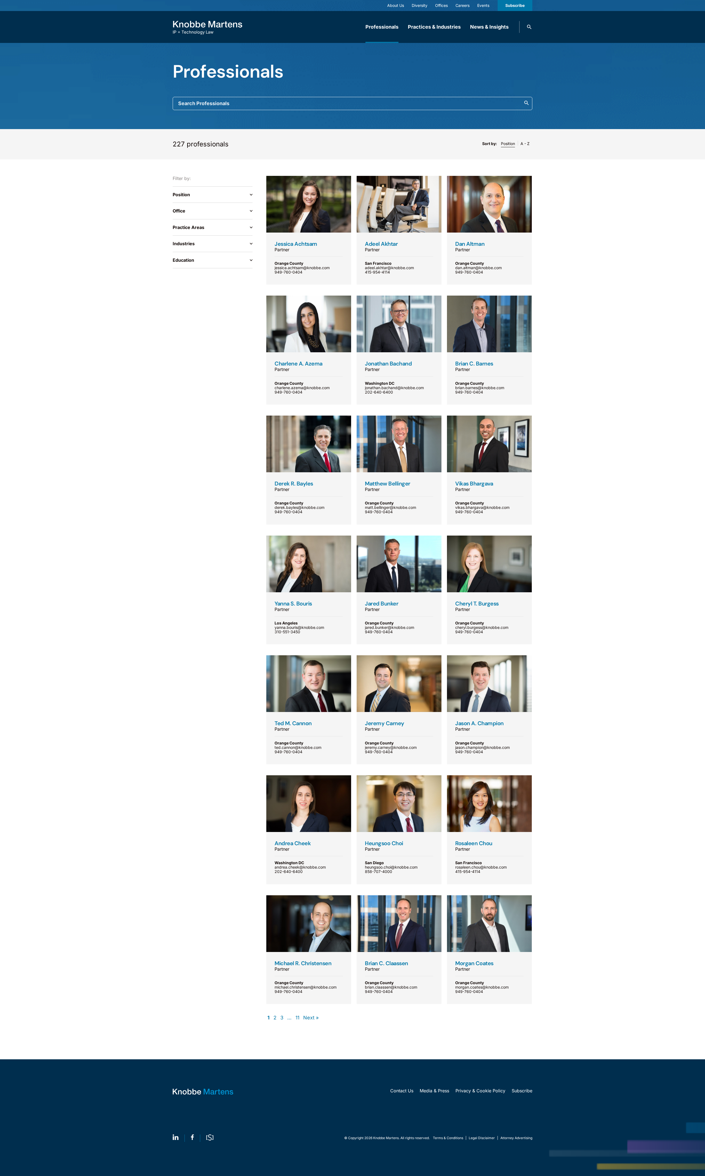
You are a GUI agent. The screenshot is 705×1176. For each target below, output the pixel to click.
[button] (529, 27)
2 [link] (274, 1018)
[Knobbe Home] (203, 1091)
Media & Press (434, 1090)
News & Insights (489, 27)
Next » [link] (311, 1018)
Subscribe (515, 5)
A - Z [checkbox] (525, 143)
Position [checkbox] (508, 143)
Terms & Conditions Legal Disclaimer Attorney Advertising (482, 1138)
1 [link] (268, 1018)
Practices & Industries (434, 27)
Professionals (381, 27)
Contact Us (401, 1090)
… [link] (289, 1018)
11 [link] (297, 1018)
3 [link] (281, 1018)
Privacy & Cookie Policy (480, 1090)
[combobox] (352, 103)
